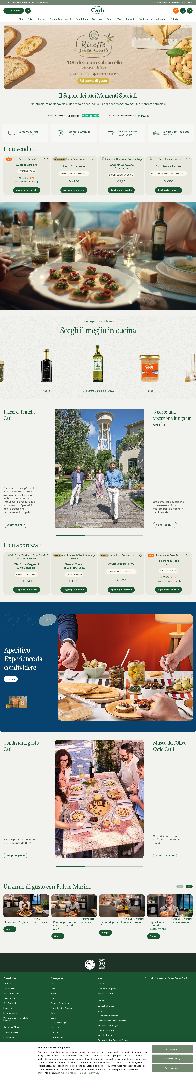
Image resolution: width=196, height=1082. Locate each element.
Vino (53, 998)
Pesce (53, 993)
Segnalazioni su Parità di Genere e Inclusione (113, 1041)
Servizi (101, 983)
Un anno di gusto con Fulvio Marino (16, 1019)
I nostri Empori (159, 2)
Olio (53, 983)
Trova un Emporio (11, 993)
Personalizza (170, 1058)
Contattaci (8, 1037)
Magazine (7, 1008)
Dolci (53, 1013)
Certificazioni (9, 1003)
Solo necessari (172, 1068)
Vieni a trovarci (10, 998)
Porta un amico (58, 1037)
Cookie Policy (68, 1073)
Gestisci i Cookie (106, 1030)
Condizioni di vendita (108, 1015)
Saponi (54, 1018)
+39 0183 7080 (10, 1032)
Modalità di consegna (108, 1025)
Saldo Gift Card (105, 993)
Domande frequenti (107, 988)
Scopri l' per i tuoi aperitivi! (25, 2)
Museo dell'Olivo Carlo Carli (171, 978)
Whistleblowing (105, 1035)
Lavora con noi (10, 1013)
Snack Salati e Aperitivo (62, 1008)
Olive (53, 988)
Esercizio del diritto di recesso (112, 1020)
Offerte (54, 1032)
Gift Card (55, 1027)
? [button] (37, 182)
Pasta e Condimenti (60, 1003)
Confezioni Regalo (59, 1022)
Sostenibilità (9, 988)
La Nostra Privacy (89, 1073)
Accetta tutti (172, 1049)
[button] (70, 535)
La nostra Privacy (106, 1006)
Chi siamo (8, 983)
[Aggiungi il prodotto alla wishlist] (46, 159)
